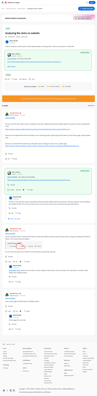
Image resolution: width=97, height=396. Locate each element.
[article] (48, 136)
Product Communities (11, 8)
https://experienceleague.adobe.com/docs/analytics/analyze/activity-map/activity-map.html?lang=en (34, 62)
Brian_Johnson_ (16, 54)
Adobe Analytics (21, 8)
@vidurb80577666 (14, 270)
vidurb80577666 (14, 113)
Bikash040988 (14, 41)
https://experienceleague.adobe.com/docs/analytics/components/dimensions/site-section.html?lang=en (37, 129)
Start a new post (61, 98)
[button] (86, 9)
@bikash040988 (11, 59)
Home (2, 8)
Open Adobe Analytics (83, 18)
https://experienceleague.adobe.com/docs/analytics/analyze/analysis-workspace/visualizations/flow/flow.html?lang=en (42, 146)
